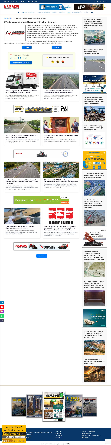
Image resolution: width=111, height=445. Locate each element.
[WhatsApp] (2, 316)
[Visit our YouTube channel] (100, 2)
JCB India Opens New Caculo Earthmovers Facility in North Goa (61, 136)
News (68, 12)
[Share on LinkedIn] (20, 58)
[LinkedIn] (2, 302)
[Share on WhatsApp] (25, 58)
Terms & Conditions (88, 432)
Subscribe (22, 2)
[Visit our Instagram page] (103, 2)
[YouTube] (2, 307)
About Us (58, 432)
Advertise (14, 2)
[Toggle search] (92, 12)
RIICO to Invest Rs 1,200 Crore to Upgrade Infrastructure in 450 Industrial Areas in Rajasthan (61, 181)
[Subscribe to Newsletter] (2, 320)
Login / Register (32, 2)
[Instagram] (2, 311)
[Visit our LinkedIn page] (94, 2)
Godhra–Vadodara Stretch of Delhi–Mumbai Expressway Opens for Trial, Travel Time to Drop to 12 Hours (22, 181)
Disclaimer (85, 437)
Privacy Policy (86, 434)
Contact (7, 2)
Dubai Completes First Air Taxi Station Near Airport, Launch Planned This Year (20, 227)
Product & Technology (44, 12)
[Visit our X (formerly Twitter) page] (97, 2)
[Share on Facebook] (18, 58)
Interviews (62, 12)
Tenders (86, 12)
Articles (54, 12)
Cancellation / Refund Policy (91, 435)
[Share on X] (23, 58)
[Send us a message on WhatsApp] (106, 2)
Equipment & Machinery (28, 12)
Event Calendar (77, 12)
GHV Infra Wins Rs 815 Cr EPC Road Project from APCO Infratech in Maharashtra (21, 136)
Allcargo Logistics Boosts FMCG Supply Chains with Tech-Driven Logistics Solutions (21, 92)
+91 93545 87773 (27, 437)
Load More (42, 256)
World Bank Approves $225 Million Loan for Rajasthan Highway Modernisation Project (58, 92)
